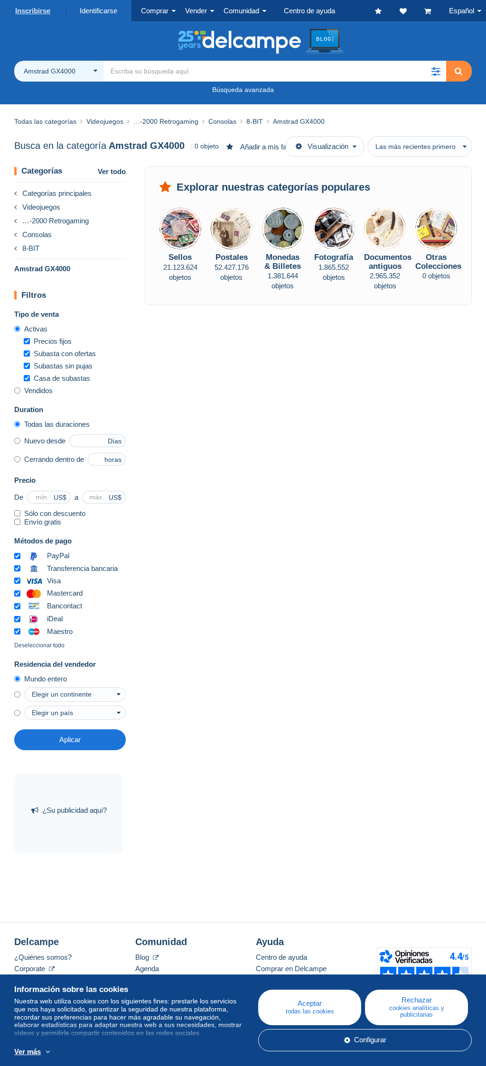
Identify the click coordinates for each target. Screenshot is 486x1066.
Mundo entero (45, 679)
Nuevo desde (44, 441)
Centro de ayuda (281, 957)
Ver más (27, 1052)
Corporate (30, 969)
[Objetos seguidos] (412, 10)
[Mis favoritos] (387, 10)
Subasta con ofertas (65, 353)
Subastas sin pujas (63, 366)
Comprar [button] (154, 11)
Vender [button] (196, 11)
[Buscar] (458, 71)
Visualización (328, 146)
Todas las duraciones (57, 424)
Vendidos (38, 390)
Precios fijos (53, 341)
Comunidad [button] (241, 11)
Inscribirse (32, 11)
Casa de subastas (62, 378)
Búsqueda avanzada (243, 89)
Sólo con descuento (54, 513)
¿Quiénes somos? (43, 957)
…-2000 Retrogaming (55, 221)
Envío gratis (42, 522)
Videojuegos (41, 207)
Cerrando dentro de (54, 459)
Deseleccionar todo (39, 645)
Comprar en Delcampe (291, 969)
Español (461, 11)
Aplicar (70, 739)
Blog (143, 957)
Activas (35, 329)
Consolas (37, 234)
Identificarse (98, 11)
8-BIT (30, 248)
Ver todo (112, 171)
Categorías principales (57, 193)
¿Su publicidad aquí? (74, 810)
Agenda (147, 969)
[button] (435, 71)
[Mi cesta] (436, 10)
